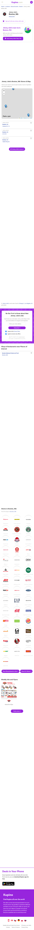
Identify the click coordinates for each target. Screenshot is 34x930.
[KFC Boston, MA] (17, 641)
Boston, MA (13, 511)
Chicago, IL (21, 303)
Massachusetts (14, 6)
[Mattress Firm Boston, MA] (17, 580)
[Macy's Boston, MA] (5, 560)
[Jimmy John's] (4, 14)
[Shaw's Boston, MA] (5, 631)
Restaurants (12, 16)
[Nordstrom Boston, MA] (17, 560)
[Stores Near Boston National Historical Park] (17, 354)
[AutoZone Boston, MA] (5, 661)
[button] (13, 21)
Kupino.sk (25, 920)
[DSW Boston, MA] (28, 560)
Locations (7, 6)
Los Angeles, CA (28, 303)
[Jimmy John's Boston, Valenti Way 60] (17, 140)
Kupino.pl (22, 920)
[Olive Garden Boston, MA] (28, 631)
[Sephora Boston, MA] (5, 601)
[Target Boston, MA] (17, 550)
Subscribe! (16, 328)
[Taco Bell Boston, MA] (17, 631)
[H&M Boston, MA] (17, 611)
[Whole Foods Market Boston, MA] (28, 570)
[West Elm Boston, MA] (17, 651)
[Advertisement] (17, 61)
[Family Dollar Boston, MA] (17, 570)
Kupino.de (18, 920)
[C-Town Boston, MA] (5, 621)
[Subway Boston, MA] (5, 651)
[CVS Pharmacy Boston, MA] (17, 590)
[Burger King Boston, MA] (28, 621)
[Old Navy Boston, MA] (28, 590)
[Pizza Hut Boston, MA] (5, 530)
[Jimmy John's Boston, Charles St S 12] (17, 124)
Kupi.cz (15, 920)
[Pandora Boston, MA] (28, 519)
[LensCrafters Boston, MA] (28, 540)
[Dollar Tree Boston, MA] (17, 621)
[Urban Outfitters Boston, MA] (28, 601)
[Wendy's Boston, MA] (17, 540)
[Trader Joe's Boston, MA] (5, 550)
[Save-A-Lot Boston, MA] (5, 641)
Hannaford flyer (9, 694)
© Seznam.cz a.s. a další (27, 118)
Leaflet (21, 118)
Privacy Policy (17, 331)
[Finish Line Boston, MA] (5, 540)
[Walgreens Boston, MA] (5, 519)
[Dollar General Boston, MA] (17, 519)
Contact (8, 927)
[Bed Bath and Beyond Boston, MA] (28, 611)
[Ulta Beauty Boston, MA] (28, 641)
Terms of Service (16, 927)
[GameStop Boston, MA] (5, 590)
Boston (21, 6)
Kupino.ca (12, 920)
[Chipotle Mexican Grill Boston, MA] (17, 530)
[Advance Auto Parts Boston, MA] (28, 651)
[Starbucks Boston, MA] (28, 530)
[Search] (31, 2)
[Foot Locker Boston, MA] (5, 570)
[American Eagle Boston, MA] (5, 611)
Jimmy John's (6, 303)
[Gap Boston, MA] (17, 601)
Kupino (2, 6)
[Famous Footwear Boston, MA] (28, 580)
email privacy (22, 337)
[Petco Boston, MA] (28, 550)
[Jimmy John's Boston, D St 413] (17, 132)
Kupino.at (8, 920)
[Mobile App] (8, 884)
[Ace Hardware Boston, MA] (5, 580)
